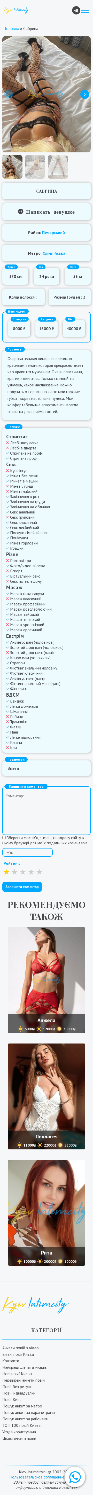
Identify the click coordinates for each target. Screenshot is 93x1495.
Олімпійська (54, 253)
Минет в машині (24, 481)
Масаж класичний (25, 598)
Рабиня (16, 716)
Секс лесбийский (24, 527)
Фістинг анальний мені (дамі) (35, 683)
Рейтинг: (12, 863)
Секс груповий (22, 517)
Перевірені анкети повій (23, 1380)
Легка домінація (24, 706)
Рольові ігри (20, 560)
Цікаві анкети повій (19, 1438)
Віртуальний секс (25, 576)
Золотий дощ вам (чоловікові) (37, 647)
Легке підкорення (25, 737)
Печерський (53, 232)
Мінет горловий (24, 543)
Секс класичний (23, 522)
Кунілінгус (18, 470)
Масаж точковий (25, 619)
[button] (75, 1477)
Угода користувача (19, 1431)
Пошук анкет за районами (25, 1418)
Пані (14, 732)
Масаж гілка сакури (27, 593)
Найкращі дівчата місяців (24, 1367)
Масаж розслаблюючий (31, 609)
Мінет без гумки (24, 475)
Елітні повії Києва (18, 1354)
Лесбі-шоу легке (24, 442)
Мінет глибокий (23, 491)
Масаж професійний (27, 603)
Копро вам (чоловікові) (30, 657)
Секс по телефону (26, 581)
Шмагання (19, 711)
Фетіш (15, 726)
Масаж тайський (24, 614)
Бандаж (17, 701)
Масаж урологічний (27, 624)
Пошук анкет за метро (22, 1405)
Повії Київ (11, 1399)
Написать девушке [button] (49, 211)
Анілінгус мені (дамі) (27, 678)
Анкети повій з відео (20, 1347)
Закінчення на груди (27, 501)
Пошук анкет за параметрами (28, 1412)
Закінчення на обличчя (30, 506)
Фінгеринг (18, 688)
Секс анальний (22, 512)
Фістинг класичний (26, 673)
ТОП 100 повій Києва (21, 1425)
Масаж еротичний (26, 629)
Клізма (16, 742)
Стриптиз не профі (26, 453)
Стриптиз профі (23, 458)
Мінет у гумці (21, 486)
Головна (12, 28)
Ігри (13, 747)
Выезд (13, 768)
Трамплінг (18, 721)
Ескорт (16, 570)
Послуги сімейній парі (29, 532)
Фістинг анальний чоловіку (33, 668)
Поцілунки (19, 537)
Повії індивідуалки (18, 1393)
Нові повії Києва (17, 1373)
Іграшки (17, 548)
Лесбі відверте (23, 447)
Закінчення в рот (25, 496)
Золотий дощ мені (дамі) (32, 652)
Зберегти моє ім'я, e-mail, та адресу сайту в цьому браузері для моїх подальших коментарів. (45, 840)
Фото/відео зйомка (27, 565)
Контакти (10, 1360)
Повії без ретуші (17, 1386)
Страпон (17, 662)
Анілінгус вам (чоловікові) (32, 642)
